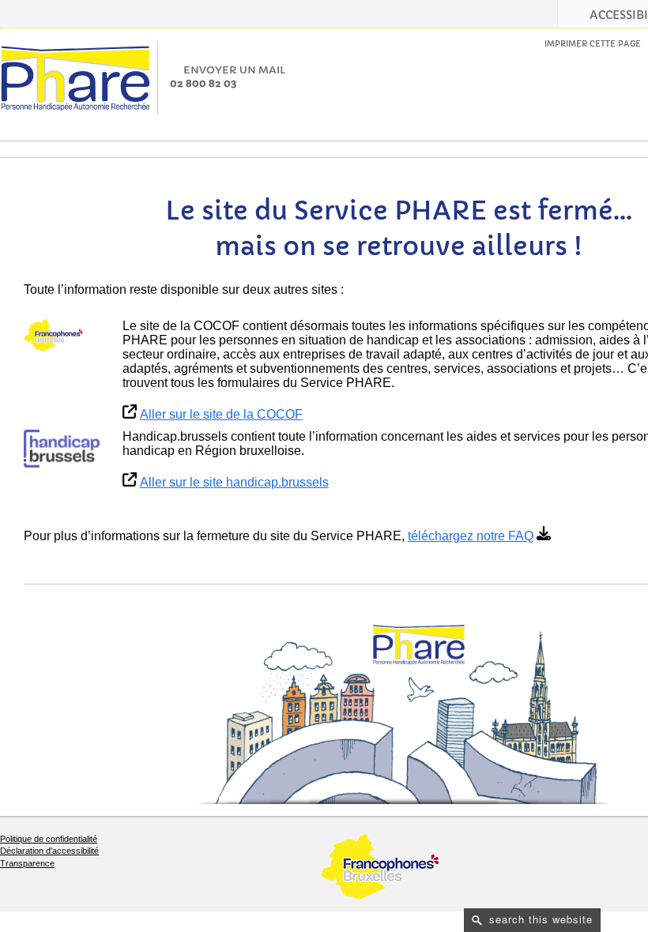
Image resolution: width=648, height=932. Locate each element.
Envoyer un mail (234, 70)
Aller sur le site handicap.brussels (234, 482)
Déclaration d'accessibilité (49, 850)
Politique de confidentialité (48, 839)
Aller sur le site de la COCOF (221, 414)
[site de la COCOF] (62, 335)
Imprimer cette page (592, 44)
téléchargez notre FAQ (470, 536)
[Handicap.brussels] (62, 449)
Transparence (27, 863)
